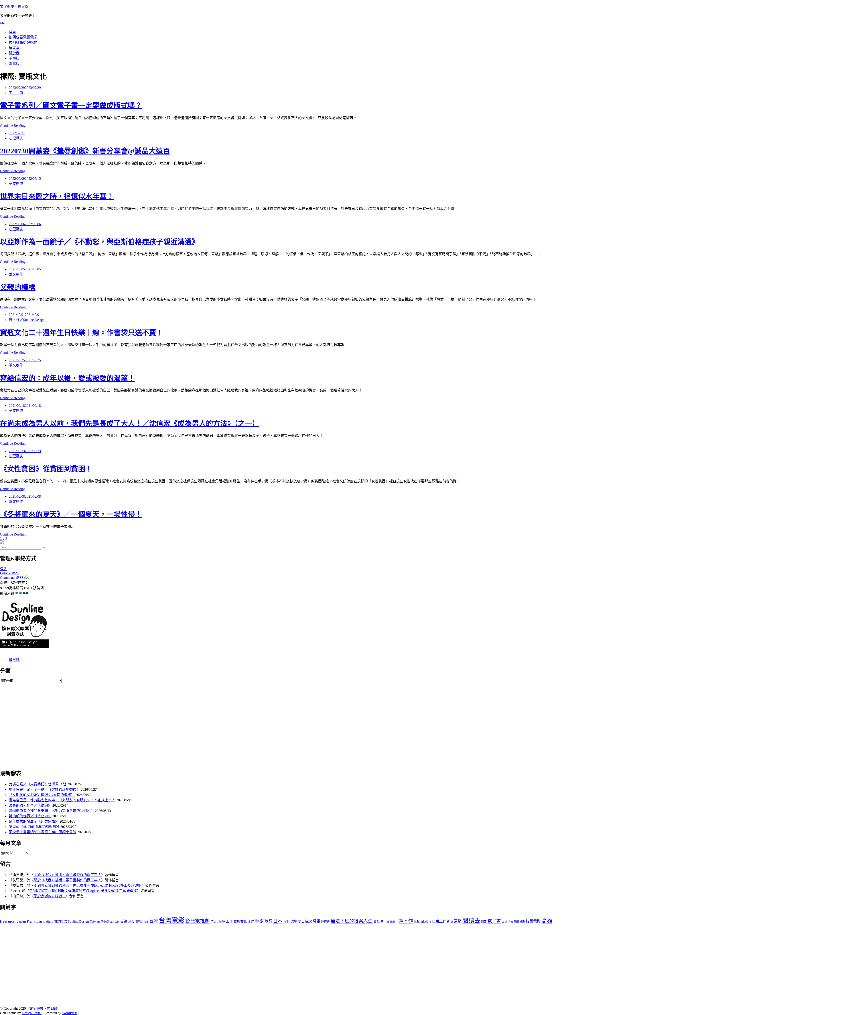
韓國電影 (533, 921)
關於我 (14, 53)
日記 (286, 921)
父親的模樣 (18, 287)
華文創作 (16, 184)
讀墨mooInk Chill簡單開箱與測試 (34, 827)
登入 (3, 569)
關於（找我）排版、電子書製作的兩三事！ (67, 875)
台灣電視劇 (197, 921)
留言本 (14, 48)
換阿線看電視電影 (23, 37)
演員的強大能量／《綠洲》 (30, 805)
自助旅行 (425, 921)
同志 (214, 921)
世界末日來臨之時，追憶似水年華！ (57, 196)
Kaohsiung (34, 921)
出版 (131, 921)
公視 (123, 921)
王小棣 (385, 921)
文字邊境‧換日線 (14, 6)
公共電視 (114, 922)
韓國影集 (519, 921)
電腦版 (14, 64)
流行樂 (325, 921)
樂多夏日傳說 (301, 921)
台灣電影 (171, 920)
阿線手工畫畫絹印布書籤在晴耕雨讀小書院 (42, 832)
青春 (510, 922)
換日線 (14, 660)
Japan (21, 921)
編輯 (417, 921)
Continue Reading (13, 125)
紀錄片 (394, 921)
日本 (277, 921)
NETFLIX (60, 921)
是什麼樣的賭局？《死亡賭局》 (34, 821)
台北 (146, 922)
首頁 (12, 32)
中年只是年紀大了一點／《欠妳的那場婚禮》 (44, 789)
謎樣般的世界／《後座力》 (30, 816)
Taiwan (95, 921)
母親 (316, 921)
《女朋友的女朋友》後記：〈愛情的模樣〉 (42, 795)
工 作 (16, 93)
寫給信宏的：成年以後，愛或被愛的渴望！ (67, 378)
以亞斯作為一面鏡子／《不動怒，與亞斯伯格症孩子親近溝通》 (99, 242)
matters (48, 921)
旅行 (268, 921)
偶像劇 (105, 921)
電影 (504, 921)
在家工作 (226, 921)
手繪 (259, 921)
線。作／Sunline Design (27, 320)
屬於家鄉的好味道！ (50, 896)
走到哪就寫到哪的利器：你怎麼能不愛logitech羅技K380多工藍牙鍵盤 (88, 885)
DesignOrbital (31, 1013)
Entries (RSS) (9, 573)
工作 (251, 921)
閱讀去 (471, 920)
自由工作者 (441, 921)
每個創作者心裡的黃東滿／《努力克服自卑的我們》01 (51, 811)
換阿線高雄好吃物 (23, 42)
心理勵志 (16, 138)
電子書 (494, 921)
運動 (458, 921)
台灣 (153, 921)
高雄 (547, 921)
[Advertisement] (133, 725)
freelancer (8, 921)
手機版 (14, 58)
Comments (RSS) (12, 577)
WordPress (69, 1013)
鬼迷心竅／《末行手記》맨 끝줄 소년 (37, 784)
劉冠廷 (139, 921)
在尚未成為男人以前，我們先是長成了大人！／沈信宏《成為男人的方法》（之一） (129, 423)
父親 (376, 921)
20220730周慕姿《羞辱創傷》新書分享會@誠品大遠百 (85, 151)
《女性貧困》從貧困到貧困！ (46, 469)
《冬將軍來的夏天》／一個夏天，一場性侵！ (71, 514)
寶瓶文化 (240, 921)
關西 (484, 921)
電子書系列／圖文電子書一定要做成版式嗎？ (71, 106)
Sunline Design (78, 921)
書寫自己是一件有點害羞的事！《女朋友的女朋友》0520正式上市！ (62, 800)
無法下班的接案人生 (352, 921)
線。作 (406, 921)
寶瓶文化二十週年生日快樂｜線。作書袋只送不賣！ (81, 333)
